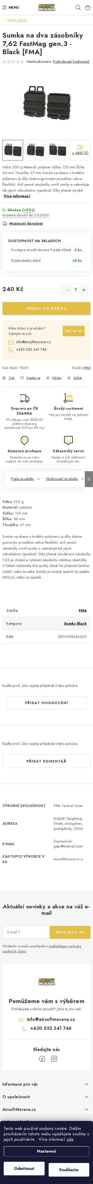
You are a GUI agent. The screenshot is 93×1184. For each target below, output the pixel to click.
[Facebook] (42, 1059)
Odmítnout (24, 1168)
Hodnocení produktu (62, 478)
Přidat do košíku (47, 308)
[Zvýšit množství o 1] (83, 290)
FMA (87, 367)
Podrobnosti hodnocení (71, 61)
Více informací (17, 196)
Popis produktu (22, 478)
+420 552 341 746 (31, 349)
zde (70, 1139)
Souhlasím (68, 1170)
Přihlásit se (70, 932)
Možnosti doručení (26, 223)
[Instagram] (54, 1059)
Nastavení (46, 1151)
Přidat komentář (46, 761)
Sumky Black (75, 623)
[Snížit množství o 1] (67, 290)
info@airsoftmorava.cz (33, 341)
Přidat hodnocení (46, 702)
